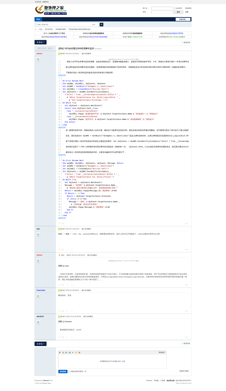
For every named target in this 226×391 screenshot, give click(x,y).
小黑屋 (162, 380)
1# (64, 321)
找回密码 (188, 8)
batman (39, 54)
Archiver (149, 380)
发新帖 (40, 42)
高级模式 (162, 352)
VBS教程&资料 (60, 29)
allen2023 (40, 316)
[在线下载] (132, 37)
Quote (73, 352)
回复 (62, 223)
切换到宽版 (190, 2)
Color (63, 352)
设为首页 (38, 2)
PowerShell (41, 290)
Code (76, 352)
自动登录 (179, 8)
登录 (119, 361)
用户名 (145, 8)
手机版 (156, 380)
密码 (144, 12)
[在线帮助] (172, 37)
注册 (186, 12)
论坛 (38, 19)
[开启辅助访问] (187, 2)
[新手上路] (54, 33)
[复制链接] (97, 49)
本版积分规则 (184, 371)
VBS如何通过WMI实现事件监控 (80, 29)
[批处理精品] (171, 33)
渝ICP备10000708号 (183, 380)
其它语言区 (49, 29)
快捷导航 (182, 19)
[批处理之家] (51, 10)
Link (69, 352)
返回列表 (187, 42)
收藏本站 (45, 2)
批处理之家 (36, 29)
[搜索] (101, 24)
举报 (186, 223)
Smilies (79, 352)
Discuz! (46, 380)
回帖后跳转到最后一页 (78, 371)
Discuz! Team (47, 383)
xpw (38, 229)
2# (64, 266)
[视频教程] (93, 33)
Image (66, 352)
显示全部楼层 (86, 54)
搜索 (93, 24)
